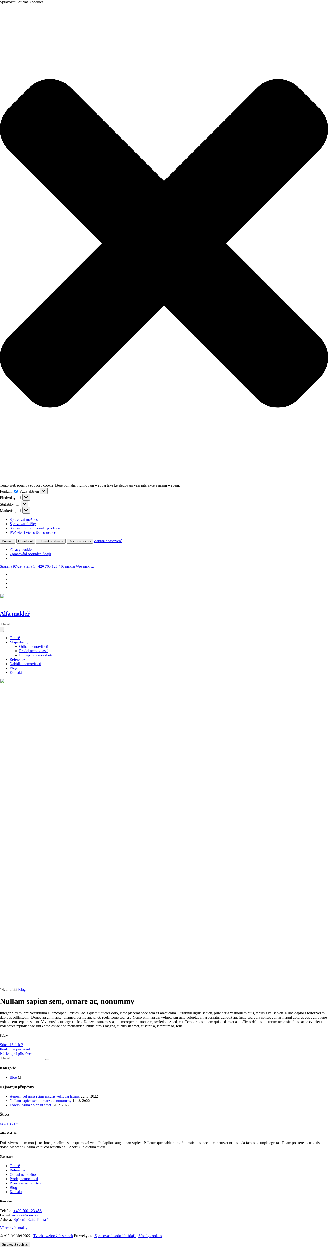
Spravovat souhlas (15, 1244)
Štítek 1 (6, 1045)
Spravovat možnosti (25, 519)
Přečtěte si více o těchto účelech (34, 532)
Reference (17, 659)
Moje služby (19, 642)
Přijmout (7, 541)
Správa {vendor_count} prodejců (35, 528)
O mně (15, 638)
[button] (164, 243)
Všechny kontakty (14, 1228)
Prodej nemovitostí (33, 651)
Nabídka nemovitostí (25, 664)
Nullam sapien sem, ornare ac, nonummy (41, 1101)
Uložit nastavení (79, 541)
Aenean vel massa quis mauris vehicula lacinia (45, 1096)
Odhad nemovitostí (33, 646)
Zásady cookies (21, 549)
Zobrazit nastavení (51, 541)
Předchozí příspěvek (15, 1049)
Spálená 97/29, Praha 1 (17, 566)
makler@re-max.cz (79, 566)
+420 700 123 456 (50, 566)
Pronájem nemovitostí (35, 655)
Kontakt (16, 672)
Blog (13, 668)
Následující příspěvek (16, 1053)
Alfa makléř (15, 614)
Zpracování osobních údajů (30, 554)
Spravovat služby (23, 524)
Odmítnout (25, 541)
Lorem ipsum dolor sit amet (30, 1105)
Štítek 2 (17, 1045)
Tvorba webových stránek (53, 1236)
